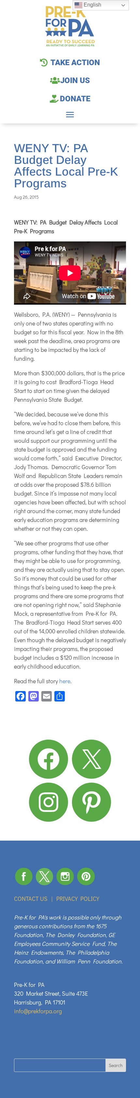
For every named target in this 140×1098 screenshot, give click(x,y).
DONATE (75, 98)
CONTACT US (31, 899)
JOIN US (75, 80)
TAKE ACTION (75, 62)
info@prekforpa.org (38, 1011)
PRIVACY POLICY (77, 899)
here (64, 681)
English (91, 4)
